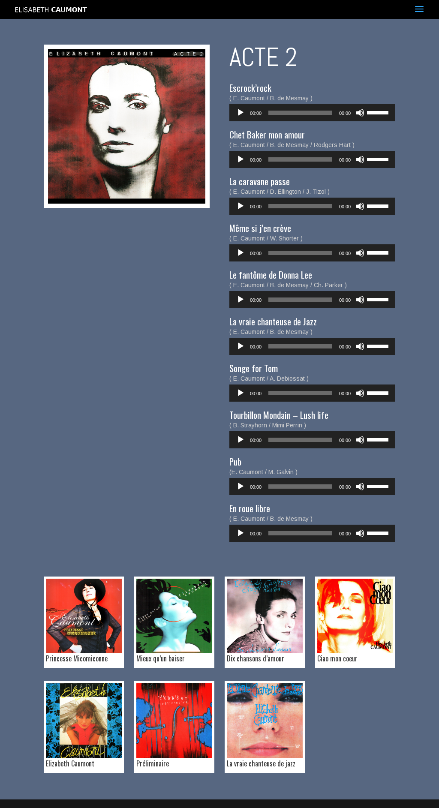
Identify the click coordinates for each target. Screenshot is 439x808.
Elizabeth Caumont (70, 763)
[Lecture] (240, 112)
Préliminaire (152, 763)
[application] (312, 112)
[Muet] (360, 112)
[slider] (379, 112)
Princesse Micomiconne (77, 658)
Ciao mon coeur (337, 658)
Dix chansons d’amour (255, 658)
